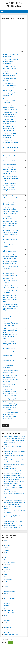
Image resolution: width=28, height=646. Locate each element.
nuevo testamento (9, 598)
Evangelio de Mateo (9, 613)
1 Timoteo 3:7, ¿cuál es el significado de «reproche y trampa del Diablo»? (10, 323)
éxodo (5, 581)
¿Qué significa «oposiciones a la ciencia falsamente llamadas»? (10, 73)
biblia (5, 540)
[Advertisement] (14, 35)
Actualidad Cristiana (14, 4)
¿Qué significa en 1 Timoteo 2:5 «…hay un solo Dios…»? (10, 142)
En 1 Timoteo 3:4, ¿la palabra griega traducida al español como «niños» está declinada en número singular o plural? (10, 351)
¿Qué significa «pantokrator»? (12, 446)
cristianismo (7, 543)
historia (6, 567)
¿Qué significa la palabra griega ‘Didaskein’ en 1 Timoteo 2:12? (9, 135)
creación (6, 632)
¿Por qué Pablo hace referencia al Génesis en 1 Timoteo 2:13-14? (10, 316)
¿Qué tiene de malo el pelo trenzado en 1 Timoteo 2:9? (9, 365)
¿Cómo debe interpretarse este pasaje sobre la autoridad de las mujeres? (10, 273)
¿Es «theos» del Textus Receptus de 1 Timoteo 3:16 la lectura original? (9, 162)
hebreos (6, 615)
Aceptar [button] (11, 642)
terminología (7, 627)
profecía (6, 589)
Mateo (5, 560)
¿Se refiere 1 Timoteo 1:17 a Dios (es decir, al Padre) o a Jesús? (10, 178)
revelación (7, 569)
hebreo (6, 555)
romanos (6, 601)
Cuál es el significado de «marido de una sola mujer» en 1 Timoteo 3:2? (10, 107)
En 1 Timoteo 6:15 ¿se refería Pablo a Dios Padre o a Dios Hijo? (10, 280)
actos (5, 584)
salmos (6, 593)
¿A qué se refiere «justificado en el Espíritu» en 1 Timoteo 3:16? (10, 202)
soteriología (7, 603)
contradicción (8, 579)
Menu (2, 11)
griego (5, 552)
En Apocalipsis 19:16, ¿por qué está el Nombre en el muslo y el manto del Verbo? (14, 517)
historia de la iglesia (9, 591)
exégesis (6, 550)
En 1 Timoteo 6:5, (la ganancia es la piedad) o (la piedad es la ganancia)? (10, 256)
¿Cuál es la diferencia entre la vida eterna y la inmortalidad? (9, 343)
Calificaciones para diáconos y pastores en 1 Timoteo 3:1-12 (10, 121)
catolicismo (7, 545)
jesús (5, 574)
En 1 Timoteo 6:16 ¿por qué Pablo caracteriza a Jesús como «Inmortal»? (10, 128)
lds (4, 608)
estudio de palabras (9, 562)
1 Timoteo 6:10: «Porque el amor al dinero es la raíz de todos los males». (10, 156)
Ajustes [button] (4, 642)
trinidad (6, 625)
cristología (7, 605)
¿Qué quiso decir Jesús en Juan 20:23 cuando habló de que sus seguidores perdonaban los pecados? (14, 502)
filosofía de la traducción (11, 634)
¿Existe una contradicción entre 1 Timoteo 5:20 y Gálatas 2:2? (10, 100)
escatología (7, 620)
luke (5, 576)
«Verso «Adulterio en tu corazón (13, 449)
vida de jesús (7, 572)
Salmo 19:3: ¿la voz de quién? (12, 471)
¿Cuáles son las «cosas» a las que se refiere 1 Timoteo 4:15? (10, 61)
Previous (5, 425)
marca (5, 622)
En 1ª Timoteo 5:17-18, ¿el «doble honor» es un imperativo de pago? (10, 149)
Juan (5, 557)
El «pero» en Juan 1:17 (10, 468)
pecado (6, 596)
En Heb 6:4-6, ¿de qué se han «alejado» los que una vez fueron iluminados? (13, 487)
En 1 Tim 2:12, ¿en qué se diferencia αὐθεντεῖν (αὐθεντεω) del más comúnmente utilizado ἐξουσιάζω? (10, 242)
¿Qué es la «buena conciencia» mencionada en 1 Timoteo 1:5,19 (10, 85)
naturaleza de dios (9, 630)
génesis (6, 548)
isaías (5, 618)
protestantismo (8, 610)
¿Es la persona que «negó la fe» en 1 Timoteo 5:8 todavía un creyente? (10, 114)
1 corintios (6, 586)
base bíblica (7, 564)
